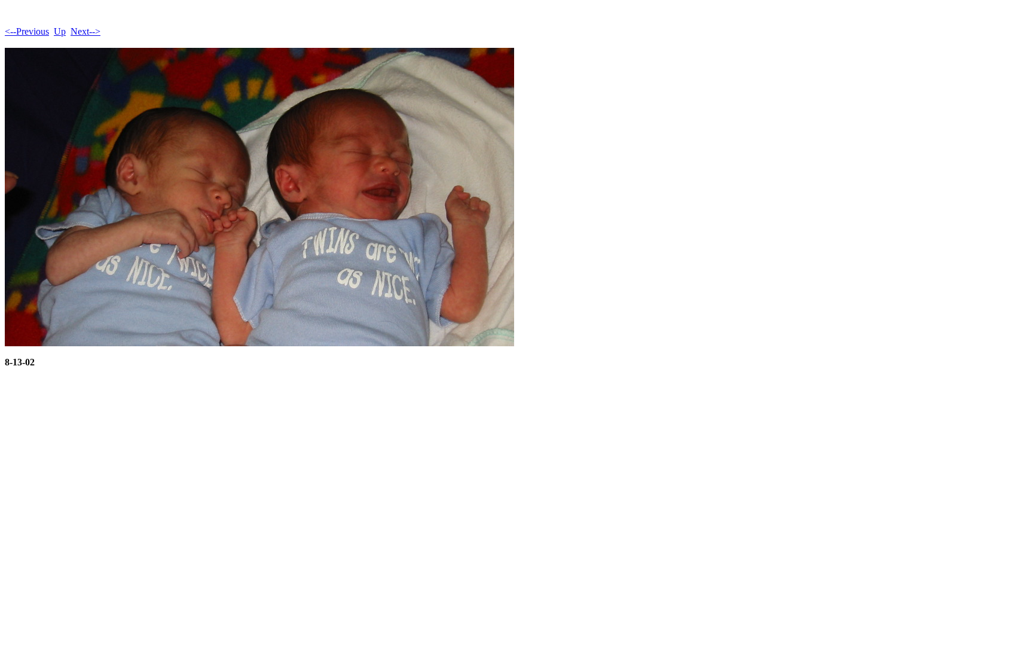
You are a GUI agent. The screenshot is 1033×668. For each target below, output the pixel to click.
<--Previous (27, 31)
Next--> (85, 31)
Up (60, 31)
